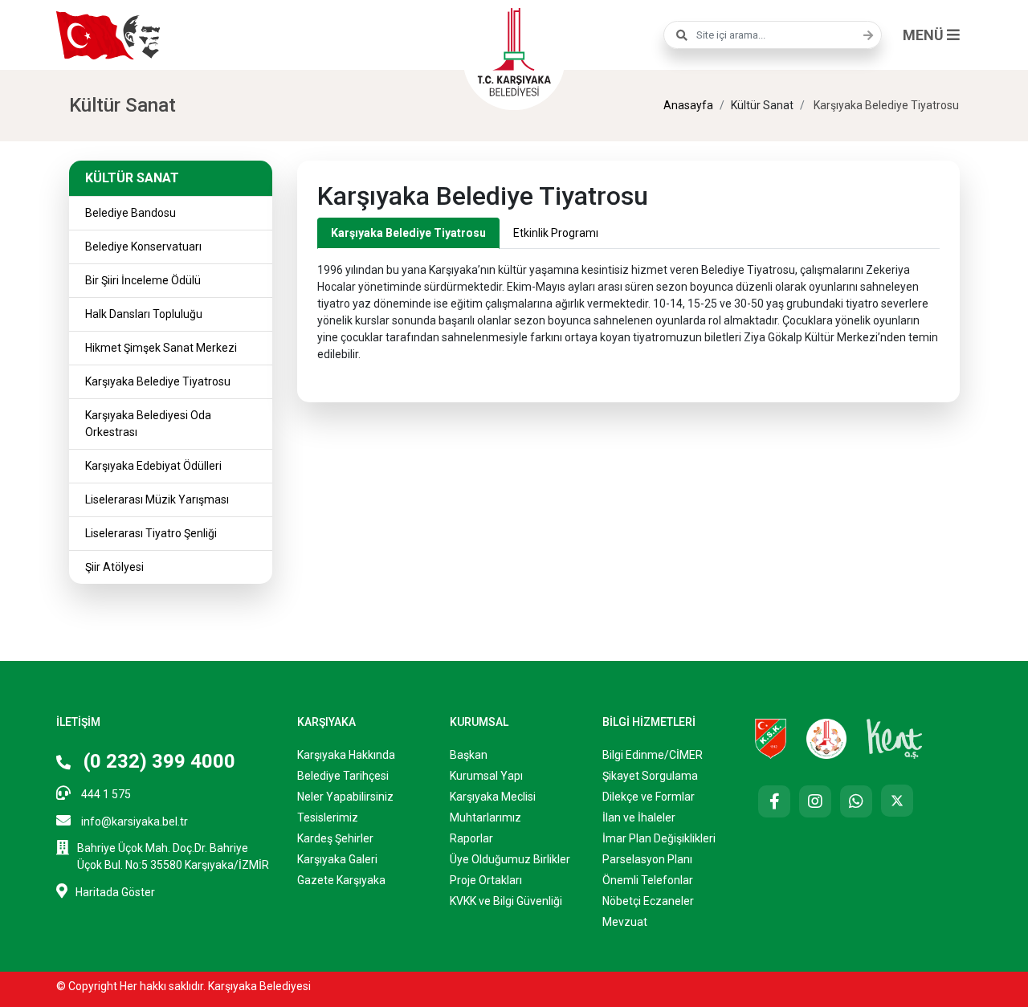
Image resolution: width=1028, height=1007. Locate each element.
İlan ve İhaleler (638, 817)
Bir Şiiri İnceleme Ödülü (143, 280)
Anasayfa (688, 105)
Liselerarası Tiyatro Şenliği (151, 533)
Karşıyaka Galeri (337, 859)
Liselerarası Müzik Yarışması (157, 499)
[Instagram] (815, 801)
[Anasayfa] (514, 49)
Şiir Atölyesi (114, 567)
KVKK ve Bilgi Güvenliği (506, 901)
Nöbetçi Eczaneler (648, 901)
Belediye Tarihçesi (343, 775)
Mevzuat (624, 921)
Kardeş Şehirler (335, 838)
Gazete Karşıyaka (341, 880)
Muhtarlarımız (485, 817)
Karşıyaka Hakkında (346, 754)
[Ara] (864, 35)
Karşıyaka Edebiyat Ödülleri (153, 465)
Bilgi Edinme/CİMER (652, 754)
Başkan (468, 754)
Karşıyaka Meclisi (493, 796)
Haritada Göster (115, 892)
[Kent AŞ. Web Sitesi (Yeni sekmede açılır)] (895, 738)
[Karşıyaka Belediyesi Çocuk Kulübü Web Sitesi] (826, 738)
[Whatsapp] (856, 801)
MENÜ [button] (925, 34)
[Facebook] (774, 801)
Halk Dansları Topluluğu (143, 314)
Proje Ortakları (486, 880)
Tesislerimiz (327, 817)
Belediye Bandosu (130, 212)
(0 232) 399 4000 (157, 761)
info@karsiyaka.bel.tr (133, 821)
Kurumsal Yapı (486, 775)
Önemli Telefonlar (647, 880)
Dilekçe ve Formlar (648, 796)
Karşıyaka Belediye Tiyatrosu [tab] (408, 232)
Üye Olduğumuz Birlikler (510, 859)
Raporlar (471, 838)
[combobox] (772, 35)
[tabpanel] (628, 306)
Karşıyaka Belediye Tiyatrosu (157, 381)
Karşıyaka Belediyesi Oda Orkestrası (148, 423)
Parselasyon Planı (647, 859)
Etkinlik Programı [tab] (555, 232)
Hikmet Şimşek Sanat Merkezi (161, 347)
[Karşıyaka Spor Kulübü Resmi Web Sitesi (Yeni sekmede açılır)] (770, 738)
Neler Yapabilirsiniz (345, 796)
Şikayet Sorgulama (650, 775)
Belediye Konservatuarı (143, 246)
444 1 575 (105, 794)
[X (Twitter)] (897, 801)
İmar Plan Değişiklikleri (659, 838)
